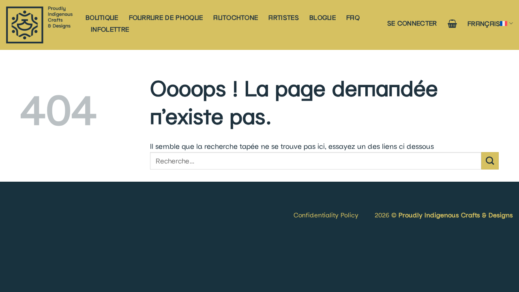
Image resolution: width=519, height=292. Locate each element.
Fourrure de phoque (166, 17)
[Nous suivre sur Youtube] (37, 205)
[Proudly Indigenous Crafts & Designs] (39, 24)
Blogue (322, 17)
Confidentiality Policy (326, 215)
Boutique (102, 17)
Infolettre (110, 29)
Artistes (283, 17)
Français (484, 23)
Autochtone (235, 17)
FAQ (353, 17)
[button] (412, 23)
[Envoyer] (490, 161)
